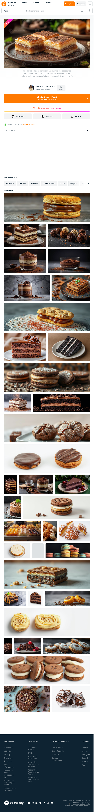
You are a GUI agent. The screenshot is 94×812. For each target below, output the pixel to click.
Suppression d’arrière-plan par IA (9, 781)
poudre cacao (49, 182)
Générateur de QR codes (9, 788)
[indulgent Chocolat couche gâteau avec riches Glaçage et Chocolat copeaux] (8, 645)
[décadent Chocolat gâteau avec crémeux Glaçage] (38, 549)
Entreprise (8, 757)
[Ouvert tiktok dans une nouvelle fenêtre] (44, 802)
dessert (22, 182)
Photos (25, 2)
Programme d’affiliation (32, 756)
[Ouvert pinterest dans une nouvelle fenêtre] (40, 802)
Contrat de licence (31, 747)
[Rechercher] (82, 10)
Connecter (81, 4)
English (83, 746)
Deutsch (83, 757)
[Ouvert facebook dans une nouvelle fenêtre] (29, 802)
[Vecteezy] (3, 3)
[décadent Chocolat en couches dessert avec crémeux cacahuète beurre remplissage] (10, 483)
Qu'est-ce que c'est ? (29, 125)
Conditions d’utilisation (79, 801)
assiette (34, 182)
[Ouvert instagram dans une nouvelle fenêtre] (33, 802)
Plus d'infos (10, 129)
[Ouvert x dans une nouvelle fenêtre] (48, 802)
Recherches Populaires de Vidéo (32, 778)
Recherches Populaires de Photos (32, 771)
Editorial (48, 2)
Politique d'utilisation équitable (75, 804)
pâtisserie (10, 182)
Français (83, 760)
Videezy (7, 753)
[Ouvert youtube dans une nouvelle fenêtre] (52, 802)
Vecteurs (12, 2)
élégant (73, 182)
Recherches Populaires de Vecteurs (32, 763)
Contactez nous (56, 750)
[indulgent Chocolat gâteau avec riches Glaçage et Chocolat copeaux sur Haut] (61, 402)
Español (83, 750)
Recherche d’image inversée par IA (9, 773)
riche (62, 182)
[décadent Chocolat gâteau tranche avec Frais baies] (72, 483)
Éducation (8, 760)
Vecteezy (7, 750)
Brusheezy (8, 746)
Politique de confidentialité (78, 803)
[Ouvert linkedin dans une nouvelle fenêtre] (36, 802)
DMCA (29, 752)
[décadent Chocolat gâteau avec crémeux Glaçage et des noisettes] (12, 506)
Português (84, 753)
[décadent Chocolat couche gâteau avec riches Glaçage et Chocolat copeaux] (35, 597)
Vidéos (36, 2)
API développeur (9, 765)
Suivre (61, 89)
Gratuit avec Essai (47, 98)
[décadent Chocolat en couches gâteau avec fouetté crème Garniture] (17, 402)
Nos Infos (54, 753)
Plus (10, 5)
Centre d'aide (55, 746)
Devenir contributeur (55, 758)
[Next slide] (84, 182)
